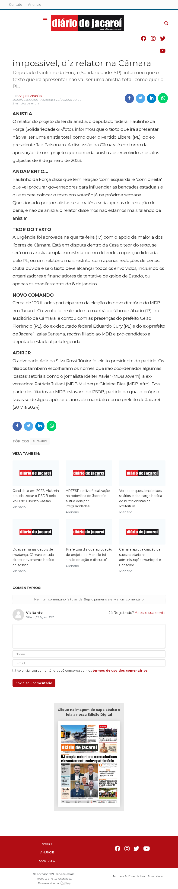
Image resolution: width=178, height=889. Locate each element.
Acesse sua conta (150, 612)
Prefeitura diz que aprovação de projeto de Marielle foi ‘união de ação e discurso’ (89, 554)
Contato (15, 5)
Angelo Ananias (30, 95)
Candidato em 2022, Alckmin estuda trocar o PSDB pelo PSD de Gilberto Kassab (36, 496)
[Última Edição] (89, 765)
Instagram (153, 38)
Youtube (162, 51)
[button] (45, 18)
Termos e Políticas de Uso (129, 876)
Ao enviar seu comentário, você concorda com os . (82, 670)
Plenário (40, 441)
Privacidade (155, 876)
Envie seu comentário (34, 683)
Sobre (47, 844)
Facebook (144, 38)
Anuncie (34, 5)
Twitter (163, 38)
